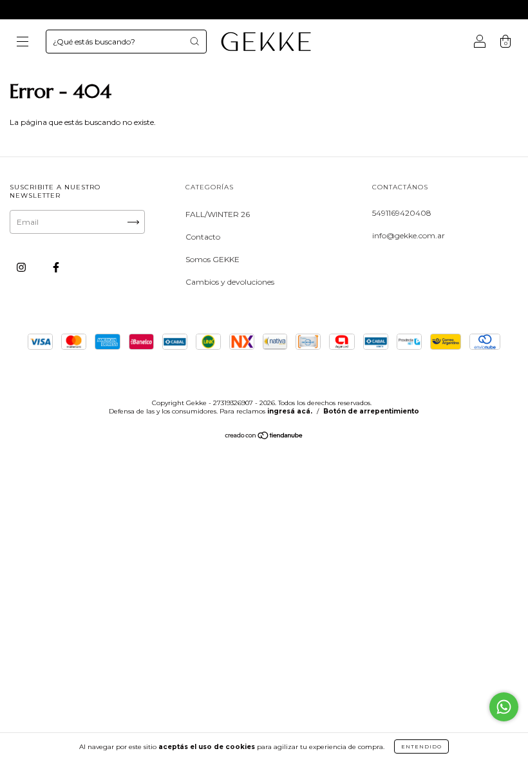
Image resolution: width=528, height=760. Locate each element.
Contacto (202, 237)
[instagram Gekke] (22, 267)
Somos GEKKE (212, 259)
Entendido (421, 746)
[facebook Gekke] (56, 267)
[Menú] (22, 43)
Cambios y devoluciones (229, 282)
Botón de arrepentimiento (371, 411)
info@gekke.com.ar (408, 235)
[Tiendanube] (264, 437)
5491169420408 (401, 213)
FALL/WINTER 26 (217, 214)
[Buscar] (194, 41)
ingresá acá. (289, 411)
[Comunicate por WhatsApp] (503, 706)
